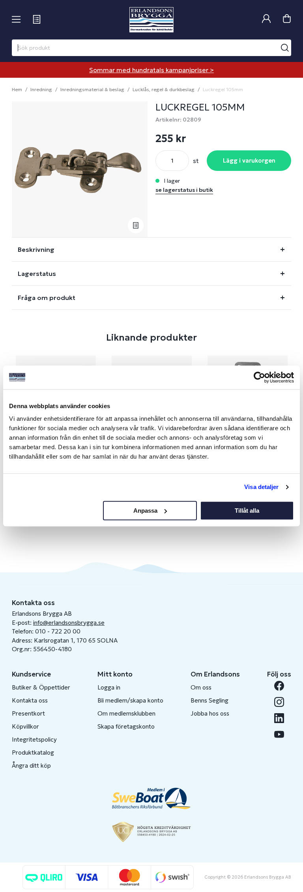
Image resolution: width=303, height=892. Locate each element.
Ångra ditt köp (31, 765)
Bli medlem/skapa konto (130, 700)
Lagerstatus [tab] (37, 273)
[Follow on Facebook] (279, 686)
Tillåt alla (247, 510)
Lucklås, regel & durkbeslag (164, 89)
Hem (17, 89)
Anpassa (145, 510)
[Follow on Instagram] (279, 702)
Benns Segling (209, 700)
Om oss (201, 687)
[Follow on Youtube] (279, 734)
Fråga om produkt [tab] (46, 298)
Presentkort (28, 713)
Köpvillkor (25, 726)
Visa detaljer (261, 486)
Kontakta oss (30, 700)
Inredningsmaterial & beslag (92, 89)
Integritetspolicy (34, 739)
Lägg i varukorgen (249, 160)
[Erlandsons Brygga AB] (151, 19)
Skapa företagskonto (126, 726)
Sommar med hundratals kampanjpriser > (151, 70)
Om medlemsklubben (126, 713)
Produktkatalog (33, 752)
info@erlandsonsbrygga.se (69, 622)
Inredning (41, 89)
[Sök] (285, 47)
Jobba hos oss (210, 713)
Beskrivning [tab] (36, 249)
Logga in (108, 687)
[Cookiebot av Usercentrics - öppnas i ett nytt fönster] (259, 377)
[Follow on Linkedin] (279, 718)
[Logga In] (266, 19)
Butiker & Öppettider (41, 687)
